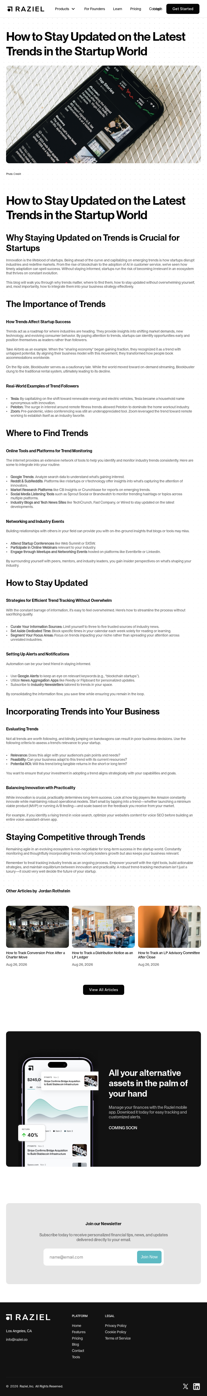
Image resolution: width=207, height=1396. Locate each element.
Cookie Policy (115, 1332)
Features (79, 1332)
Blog (75, 1344)
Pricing (77, 1338)
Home (76, 1326)
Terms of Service (118, 1338)
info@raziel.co (17, 1340)
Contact (78, 1351)
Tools (76, 1357)
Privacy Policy (115, 1326)
